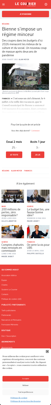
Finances (28, 171)
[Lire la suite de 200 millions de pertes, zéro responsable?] (12, 196)
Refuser (25, 385)
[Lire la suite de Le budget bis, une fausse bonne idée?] (38, 196)
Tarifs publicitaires (8, 311)
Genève (30, 206)
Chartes (4, 285)
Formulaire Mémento (9, 325)
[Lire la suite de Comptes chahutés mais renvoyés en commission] (12, 231)
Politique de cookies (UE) (11, 299)
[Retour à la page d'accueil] (25, 4)
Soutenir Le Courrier (9, 290)
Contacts (4, 294)
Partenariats (6, 315)
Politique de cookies (19, 398)
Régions (5, 24)
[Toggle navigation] (3, 4)
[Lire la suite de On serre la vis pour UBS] (38, 231)
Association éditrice (9, 276)
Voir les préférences (25, 392)
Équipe (4, 280)
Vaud (3, 206)
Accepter (25, 379)
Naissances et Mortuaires (11, 320)
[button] (47, 351)
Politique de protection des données (26, 402)
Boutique (6, 331)
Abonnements (7, 348)
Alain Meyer (16, 171)
